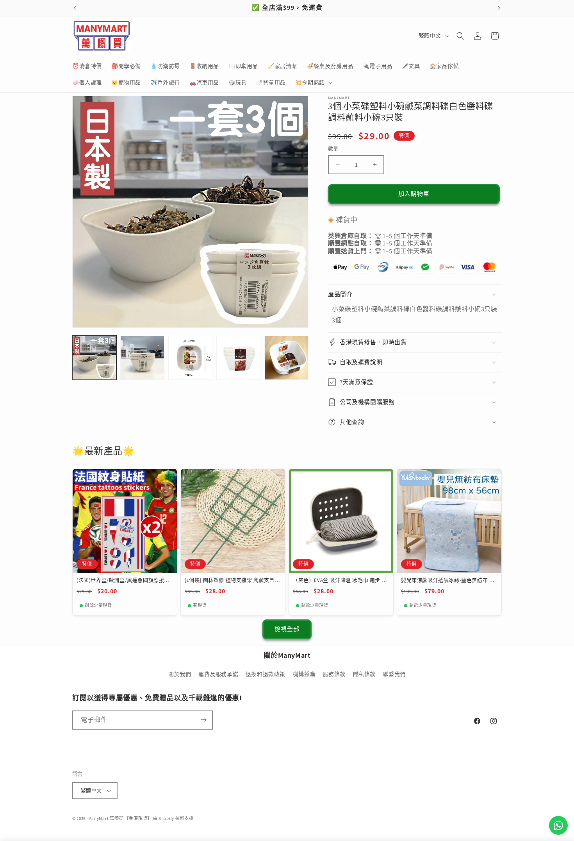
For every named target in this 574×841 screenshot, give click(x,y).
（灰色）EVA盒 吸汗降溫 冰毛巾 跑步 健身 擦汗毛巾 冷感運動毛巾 (340, 580)
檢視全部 (287, 629)
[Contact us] (558, 825)
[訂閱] (203, 719)
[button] (313, 82)
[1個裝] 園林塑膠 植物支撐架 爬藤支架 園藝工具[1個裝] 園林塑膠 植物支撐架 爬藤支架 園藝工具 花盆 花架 (232, 580)
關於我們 (179, 674)
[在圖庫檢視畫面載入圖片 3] (190, 358)
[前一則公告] (75, 7)
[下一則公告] (499, 7)
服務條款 (334, 674)
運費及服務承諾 (218, 674)
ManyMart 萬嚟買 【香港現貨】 (120, 818)
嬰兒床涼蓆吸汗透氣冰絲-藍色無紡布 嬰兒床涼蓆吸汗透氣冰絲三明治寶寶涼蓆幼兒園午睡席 (449, 580)
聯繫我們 (394, 674)
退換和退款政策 (265, 674)
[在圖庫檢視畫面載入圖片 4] (238, 358)
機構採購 (304, 674)
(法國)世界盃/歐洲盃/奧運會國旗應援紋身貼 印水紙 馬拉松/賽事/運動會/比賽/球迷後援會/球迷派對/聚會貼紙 (123, 580)
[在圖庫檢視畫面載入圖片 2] (142, 358)
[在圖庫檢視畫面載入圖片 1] (94, 358)
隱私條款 (364, 674)
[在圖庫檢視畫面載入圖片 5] (286, 358)
